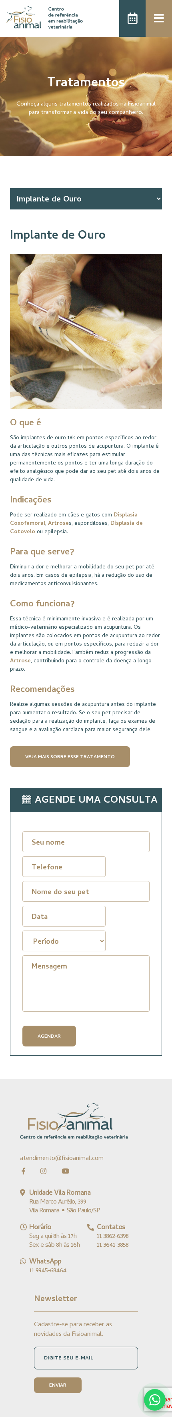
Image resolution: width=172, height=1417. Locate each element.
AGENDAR (49, 1037)
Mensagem (49, 967)
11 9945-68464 (47, 1271)
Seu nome (48, 843)
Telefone (47, 868)
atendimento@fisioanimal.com (62, 1159)
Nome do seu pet (60, 893)
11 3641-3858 (113, 1245)
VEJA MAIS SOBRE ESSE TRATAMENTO (70, 757)
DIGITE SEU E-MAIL (68, 1358)
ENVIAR (57, 1386)
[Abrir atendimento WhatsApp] (155, 1400)
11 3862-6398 (113, 1236)
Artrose (58, 523)
